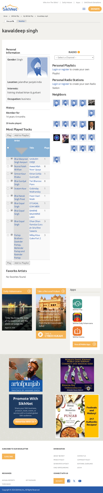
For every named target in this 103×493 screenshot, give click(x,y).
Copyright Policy (83, 459)
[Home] (10, 8)
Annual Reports (8, 480)
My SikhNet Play (28, 16)
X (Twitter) (74, 481)
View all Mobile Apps (82, 344)
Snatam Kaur (20, 188)
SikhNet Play (15, 16)
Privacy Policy (59, 459)
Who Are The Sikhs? (50, 2)
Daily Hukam (67, 2)
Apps (78, 2)
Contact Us (81, 456)
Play (9, 135)
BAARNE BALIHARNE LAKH (35, 214)
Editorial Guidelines (85, 463)
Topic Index (6, 484)
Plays (46, 147)
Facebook (68, 481)
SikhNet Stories (78, 337)
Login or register (60, 69)
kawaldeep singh (42, 16)
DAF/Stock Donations (92, 2)
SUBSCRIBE (8, 456)
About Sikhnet (59, 456)
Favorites (22, 21)
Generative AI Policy (61, 463)
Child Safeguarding (61, 467)
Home (5, 16)
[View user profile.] (37, 67)
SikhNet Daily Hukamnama (83, 323)
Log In (79, 467)
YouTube (79, 481)
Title (32, 147)
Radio (73, 52)
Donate (95, 8)
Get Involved (31, 480)
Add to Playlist (21, 135)
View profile (11, 21)
